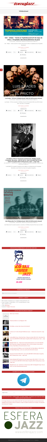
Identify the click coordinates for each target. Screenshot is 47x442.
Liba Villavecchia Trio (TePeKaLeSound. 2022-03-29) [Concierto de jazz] (23, 221)
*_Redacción (18, 41)
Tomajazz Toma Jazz (10, 306)
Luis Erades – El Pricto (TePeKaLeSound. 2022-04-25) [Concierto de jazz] (23, 98)
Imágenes (34, 163)
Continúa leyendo (23, 47)
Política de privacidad (12, 440)
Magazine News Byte (26, 440)
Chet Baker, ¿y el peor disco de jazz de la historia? (20, 326)
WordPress (36, 440)
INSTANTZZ (8, 163)
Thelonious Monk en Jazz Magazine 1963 (18, 320)
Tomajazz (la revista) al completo (29, 41)
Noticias (13, 41)
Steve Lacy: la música (14, 313)
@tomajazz (7, 305)
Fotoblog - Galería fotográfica (25, 163)
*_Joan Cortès (14, 163)
